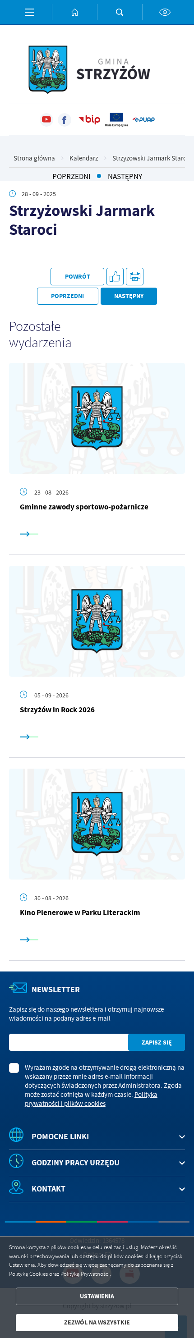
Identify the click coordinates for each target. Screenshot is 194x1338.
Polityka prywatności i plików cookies (91, 1099)
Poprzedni (71, 176)
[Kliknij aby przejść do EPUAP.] (143, 120)
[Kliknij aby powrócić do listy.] (99, 176)
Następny (125, 176)
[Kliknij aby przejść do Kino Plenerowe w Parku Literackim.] (97, 824)
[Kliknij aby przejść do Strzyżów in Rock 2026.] (97, 621)
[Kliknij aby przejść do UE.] (116, 120)
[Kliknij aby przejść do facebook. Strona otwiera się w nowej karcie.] (64, 120)
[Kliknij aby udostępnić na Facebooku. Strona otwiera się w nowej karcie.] (115, 276)
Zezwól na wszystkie (97, 1322)
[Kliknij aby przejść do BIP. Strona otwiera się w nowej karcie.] (89, 120)
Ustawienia (97, 1296)
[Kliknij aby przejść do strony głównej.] (74, 12)
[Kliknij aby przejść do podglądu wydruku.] (134, 276)
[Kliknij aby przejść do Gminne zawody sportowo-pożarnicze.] (97, 418)
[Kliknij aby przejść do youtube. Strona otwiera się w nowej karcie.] (46, 120)
